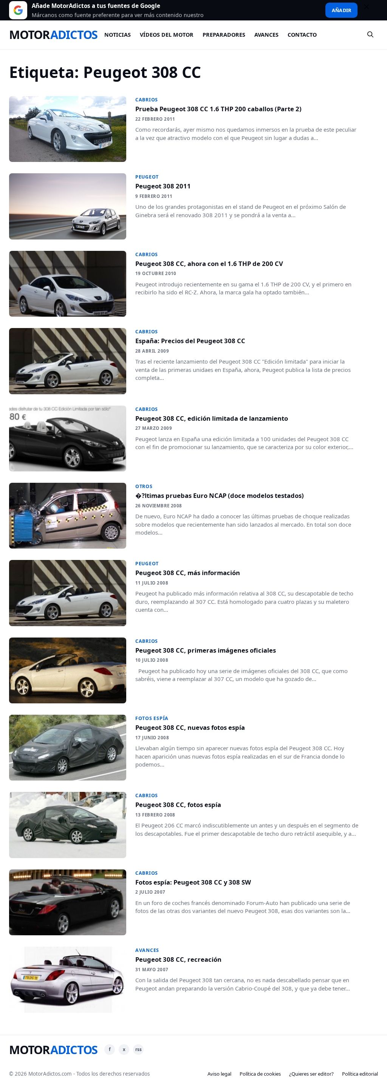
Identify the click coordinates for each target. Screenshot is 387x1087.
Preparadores (224, 34)
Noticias (117, 34)
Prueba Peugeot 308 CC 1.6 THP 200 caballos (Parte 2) (218, 108)
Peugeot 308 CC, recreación (178, 959)
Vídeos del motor (167, 34)
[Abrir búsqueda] (371, 35)
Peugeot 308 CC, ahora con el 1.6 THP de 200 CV (209, 263)
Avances (266, 34)
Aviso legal (219, 1073)
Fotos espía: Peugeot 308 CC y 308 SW (193, 882)
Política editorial (360, 1073)
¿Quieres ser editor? (311, 1073)
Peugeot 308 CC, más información (187, 572)
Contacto (302, 34)
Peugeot (147, 177)
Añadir (341, 10)
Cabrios (146, 99)
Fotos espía (152, 718)
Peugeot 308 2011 (163, 186)
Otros (144, 486)
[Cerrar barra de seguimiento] (370, 10)
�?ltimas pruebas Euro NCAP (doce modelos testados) (219, 495)
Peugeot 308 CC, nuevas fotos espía (190, 727)
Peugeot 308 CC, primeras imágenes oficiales (205, 650)
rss (138, 1049)
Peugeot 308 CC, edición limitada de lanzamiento (211, 418)
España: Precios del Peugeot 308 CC (190, 340)
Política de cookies (260, 1073)
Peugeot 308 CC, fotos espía (178, 804)
